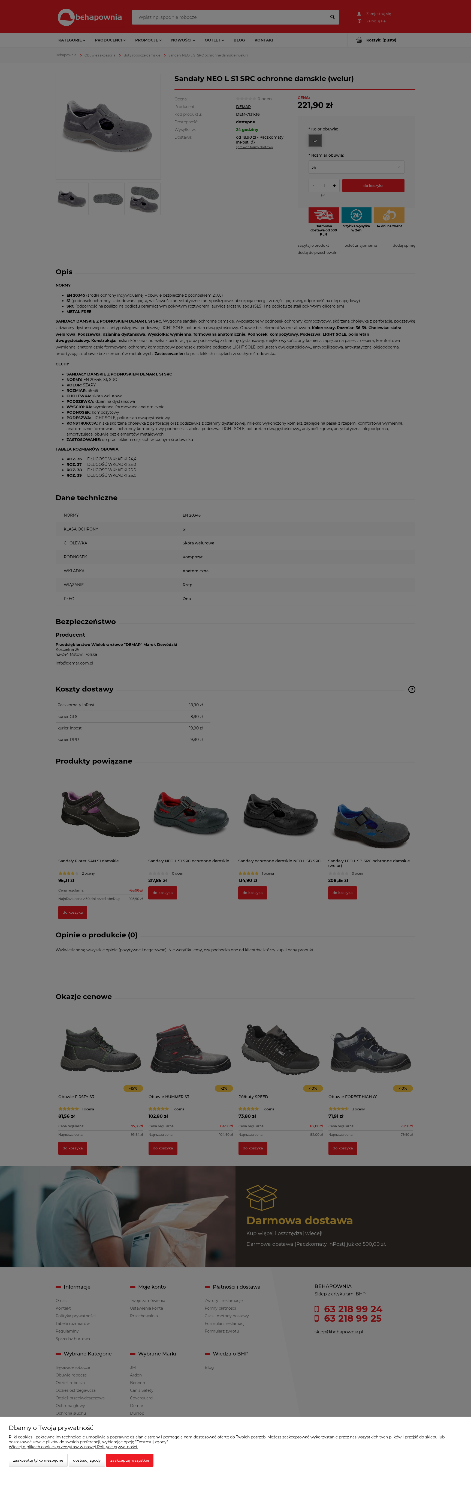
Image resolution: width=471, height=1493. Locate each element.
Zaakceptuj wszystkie (129, 1460)
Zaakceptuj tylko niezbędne (38, 1460)
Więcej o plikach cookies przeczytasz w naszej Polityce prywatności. (73, 1446)
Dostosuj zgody (87, 1460)
